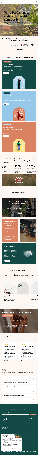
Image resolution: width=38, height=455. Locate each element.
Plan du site (34, 451)
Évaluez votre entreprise (7, 315)
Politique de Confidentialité (20, 451)
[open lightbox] (27, 253)
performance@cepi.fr (5, 427)
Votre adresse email (5, 412)
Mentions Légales (28, 451)
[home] (3, 2)
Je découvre (7, 27)
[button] (37, 2)
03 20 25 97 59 (4, 428)
